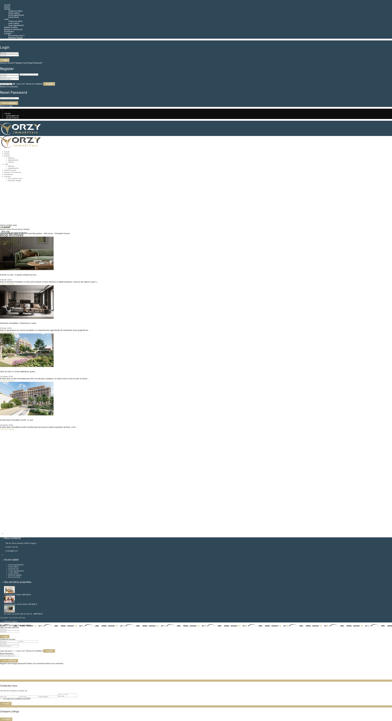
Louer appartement (16, 25)
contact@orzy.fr (12, 116)
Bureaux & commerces (13, 29)
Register (49, 84)
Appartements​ (13, 160)
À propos (7, 34)
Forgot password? (19, 663)
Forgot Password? (35, 63)
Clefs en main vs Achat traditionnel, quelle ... (18, 372)
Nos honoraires (14, 577)
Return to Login (6, 106)
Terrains (11, 162)
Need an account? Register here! (13, 63)
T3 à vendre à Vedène (13, 595)
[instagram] (6, 110)
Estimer (7, 7)
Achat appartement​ (16, 15)
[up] (0, 678)
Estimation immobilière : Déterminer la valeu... (18, 323)
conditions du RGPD (22, 699)
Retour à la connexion (9, 87)
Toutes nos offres (15, 11)
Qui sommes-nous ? (16, 36)
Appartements (13, 168)
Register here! (5, 663)
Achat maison (13, 13)
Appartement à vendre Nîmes (16, 604)
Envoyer (5, 704)
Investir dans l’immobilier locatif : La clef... (17, 420)
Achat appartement (16, 565)
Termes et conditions (34, 84)
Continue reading (7, 284)
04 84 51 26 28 (12, 118)
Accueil (7, 5)
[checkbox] (1, 698)
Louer (6, 19)
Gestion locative (10, 27)
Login (4, 60)
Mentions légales (15, 575)
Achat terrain (13, 17)
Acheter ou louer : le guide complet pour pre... (18, 275)
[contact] (2, 678)
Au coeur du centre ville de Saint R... (18, 614)
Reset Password (9, 103)
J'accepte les (16, 699)
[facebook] (4, 110)
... (98, 282)
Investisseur (9, 31)
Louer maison (13, 23)
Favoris (8, 114)
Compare (6, 719)
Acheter (7, 9)
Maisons (11, 158)
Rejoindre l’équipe (15, 38)
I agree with (29, 84)
